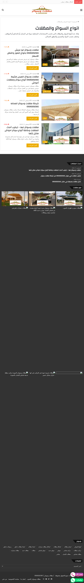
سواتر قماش (41, 550)
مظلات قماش (77, 554)
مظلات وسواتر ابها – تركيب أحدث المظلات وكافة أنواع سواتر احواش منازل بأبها (22, 130)
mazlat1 (34, 47)
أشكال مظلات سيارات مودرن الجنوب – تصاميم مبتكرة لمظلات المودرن (51, 2)
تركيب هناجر (67, 550)
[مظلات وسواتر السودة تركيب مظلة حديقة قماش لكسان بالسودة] (15, 454)
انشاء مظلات (31, 547)
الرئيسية (75, 22)
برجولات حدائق (7, 547)
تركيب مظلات (77, 550)
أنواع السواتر (77, 547)
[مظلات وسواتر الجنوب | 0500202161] (42, 9)
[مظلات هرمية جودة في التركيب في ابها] (42, 379)
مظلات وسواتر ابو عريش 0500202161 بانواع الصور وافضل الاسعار (23, 53)
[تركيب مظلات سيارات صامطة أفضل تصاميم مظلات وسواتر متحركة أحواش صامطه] (69, 454)
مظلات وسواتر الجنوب (34, 579)
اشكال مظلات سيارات (44, 547)
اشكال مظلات (57, 547)
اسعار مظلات (67, 547)
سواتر (59, 550)
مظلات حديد (25, 550)
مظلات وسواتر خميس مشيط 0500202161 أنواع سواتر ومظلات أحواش (23, 80)
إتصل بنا (23, 579)
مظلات (33, 550)
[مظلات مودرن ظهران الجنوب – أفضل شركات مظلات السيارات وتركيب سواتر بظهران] (69, 289)
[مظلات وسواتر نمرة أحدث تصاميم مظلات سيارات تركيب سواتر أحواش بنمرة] (69, 198)
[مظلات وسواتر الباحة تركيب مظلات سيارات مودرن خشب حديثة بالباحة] (42, 198)
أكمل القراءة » (32, 68)
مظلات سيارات (15, 550)
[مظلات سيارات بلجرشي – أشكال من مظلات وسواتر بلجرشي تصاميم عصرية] (15, 289)
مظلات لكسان (67, 554)
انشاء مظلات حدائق (20, 547)
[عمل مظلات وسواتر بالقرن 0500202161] (15, 198)
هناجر (58, 554)
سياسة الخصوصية (13, 579)
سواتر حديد (51, 550)
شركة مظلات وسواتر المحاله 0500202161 (25, 105)
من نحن (4, 579)
